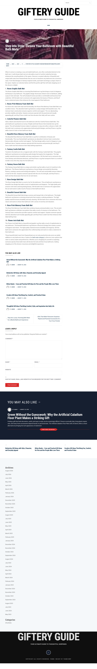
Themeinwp (67, 659)
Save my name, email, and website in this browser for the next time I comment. (33, 379)
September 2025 (10, 511)
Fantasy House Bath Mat (16, 164)
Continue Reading (48, 429)
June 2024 (8, 566)
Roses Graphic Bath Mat (16, 89)
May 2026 (8, 482)
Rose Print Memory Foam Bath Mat (19, 205)
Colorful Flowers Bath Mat (16, 119)
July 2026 (8, 474)
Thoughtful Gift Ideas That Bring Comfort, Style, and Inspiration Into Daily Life (30, 306)
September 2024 (10, 555)
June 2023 (8, 610)
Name (7, 362)
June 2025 (8, 522)
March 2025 (9, 533)
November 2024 (10, 548)
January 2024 (9, 585)
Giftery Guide (48, 12)
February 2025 (9, 537)
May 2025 (8, 526)
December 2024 (10, 544)
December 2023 (10, 588)
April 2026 (8, 485)
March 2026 (9, 489)
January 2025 (9, 540)
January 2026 (9, 496)
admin (13, 40)
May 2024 (8, 570)
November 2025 (10, 504)
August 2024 (9, 559)
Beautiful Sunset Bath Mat (16, 192)
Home (48, 25)
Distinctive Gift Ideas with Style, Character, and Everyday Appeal (26, 273)
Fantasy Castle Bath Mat (16, 149)
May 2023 (8, 614)
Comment (9, 338)
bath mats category (38, 237)
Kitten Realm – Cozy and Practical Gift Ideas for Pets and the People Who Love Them (32, 284)
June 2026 (8, 478)
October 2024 (9, 552)
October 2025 (9, 507)
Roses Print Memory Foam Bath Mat (20, 104)
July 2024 (8, 563)
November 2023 (10, 592)
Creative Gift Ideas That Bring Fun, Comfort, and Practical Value (25, 295)
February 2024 (9, 581)
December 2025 (10, 500)
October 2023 (9, 596)
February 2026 (9, 493)
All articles (8, 623)
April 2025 (8, 529)
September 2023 (10, 599)
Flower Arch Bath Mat (16, 220)
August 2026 (9, 470)
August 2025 (9, 515)
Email (36, 362)
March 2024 (9, 577)
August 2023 (9, 603)
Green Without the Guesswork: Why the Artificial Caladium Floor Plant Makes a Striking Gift (45, 416)
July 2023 (8, 607)
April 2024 (8, 574)
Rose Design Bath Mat (15, 179)
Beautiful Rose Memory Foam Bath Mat (21, 134)
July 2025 (8, 518)
